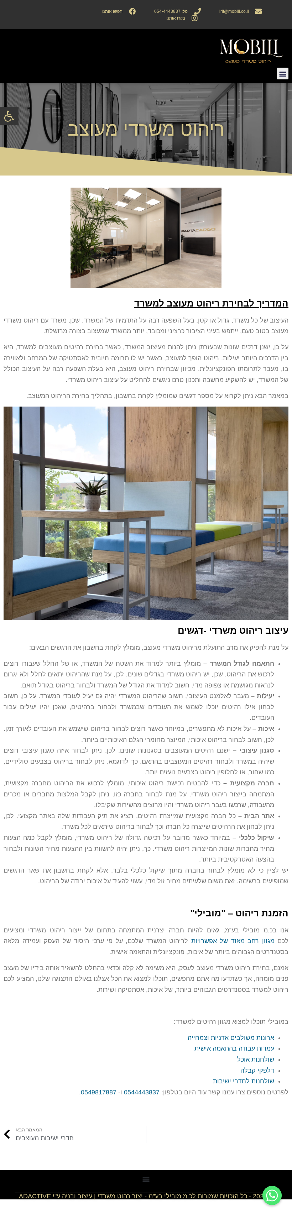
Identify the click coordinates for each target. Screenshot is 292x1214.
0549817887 (98, 1092)
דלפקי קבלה (257, 1070)
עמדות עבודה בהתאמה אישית (234, 1048)
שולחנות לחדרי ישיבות (243, 1081)
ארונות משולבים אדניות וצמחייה (231, 1037)
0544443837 (142, 1092)
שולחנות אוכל (255, 1059)
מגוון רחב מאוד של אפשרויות (233, 940)
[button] (9, 116)
